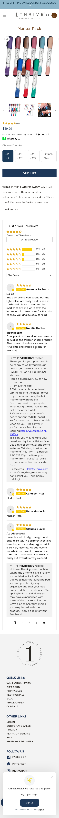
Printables (14, 691)
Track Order (15, 703)
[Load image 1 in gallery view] (14, 109)
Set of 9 (7, 156)
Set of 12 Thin (48, 156)
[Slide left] (3, 110)
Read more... (10, 209)
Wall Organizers (19, 683)
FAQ (9, 737)
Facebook (19, 757)
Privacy (12, 730)
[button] (4, 15)
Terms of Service (18, 734)
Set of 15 (33, 156)
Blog (10, 699)
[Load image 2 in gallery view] (29, 109)
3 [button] (29, 622)
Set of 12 (20, 156)
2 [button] (22, 622)
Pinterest (19, 764)
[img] (23, 285)
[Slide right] (55, 110)
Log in (11, 722)
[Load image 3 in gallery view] (44, 109)
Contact (12, 706)
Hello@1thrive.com (37, 469)
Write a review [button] (29, 239)
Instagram (19, 771)
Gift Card (13, 687)
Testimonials (15, 695)
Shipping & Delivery (20, 741)
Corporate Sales (19, 726)
